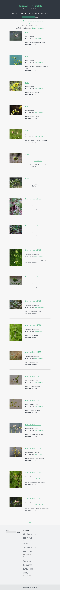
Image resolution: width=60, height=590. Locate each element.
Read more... (25, 543)
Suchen (7, 530)
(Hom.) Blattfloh (38, 160)
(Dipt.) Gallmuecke (39, 136)
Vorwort (15, 13)
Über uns (44, 13)
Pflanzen (23, 13)
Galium (34, 28)
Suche (36, 17)
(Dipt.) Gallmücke (38, 478)
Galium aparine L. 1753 (33, 199)
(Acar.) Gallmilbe (38, 38)
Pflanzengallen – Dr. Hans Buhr (30, 6)
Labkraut (40, 28)
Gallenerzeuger (34, 13)
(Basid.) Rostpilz (38, 454)
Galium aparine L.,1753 (33, 325)
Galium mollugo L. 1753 (33, 352)
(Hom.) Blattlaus (38, 331)
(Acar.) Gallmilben (38, 112)
